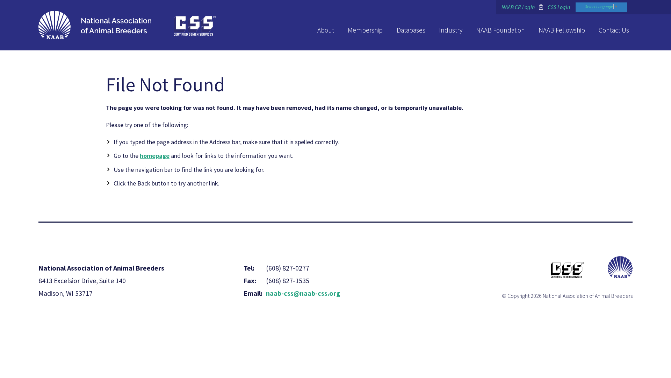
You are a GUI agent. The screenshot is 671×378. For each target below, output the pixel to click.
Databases (411, 30)
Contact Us (614, 30)
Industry (450, 30)
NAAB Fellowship (562, 30)
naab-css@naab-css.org (303, 293)
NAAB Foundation (500, 30)
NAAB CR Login (518, 7)
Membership (365, 30)
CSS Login (559, 7)
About (325, 30)
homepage (154, 156)
